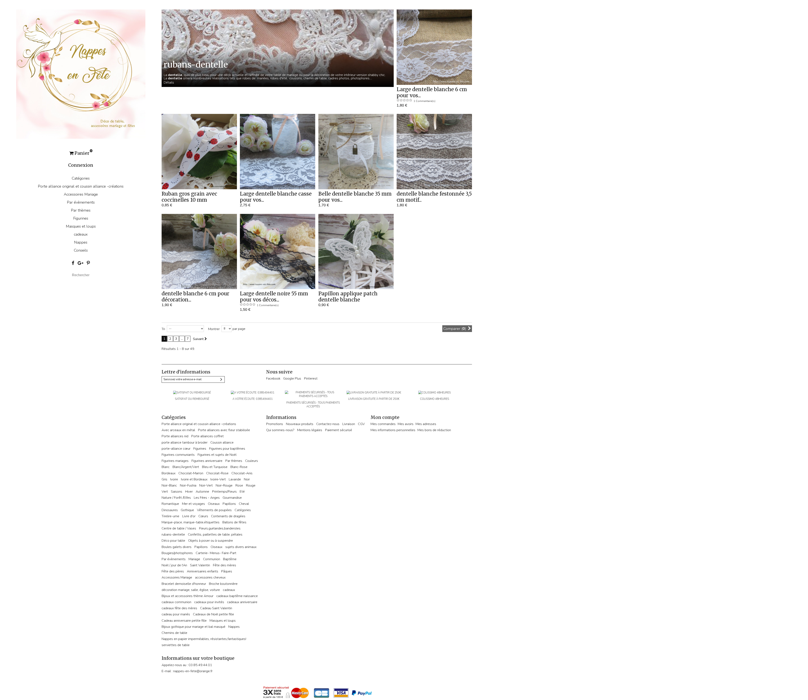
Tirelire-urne (170, 516)
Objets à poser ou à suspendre (210, 540)
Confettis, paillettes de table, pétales (215, 534)
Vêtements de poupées (214, 510)
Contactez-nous (327, 424)
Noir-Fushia (188, 485)
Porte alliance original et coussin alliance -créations (81, 186)
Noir (247, 479)
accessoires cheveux (210, 577)
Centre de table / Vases (179, 528)
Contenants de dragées (228, 516)
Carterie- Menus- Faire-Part (216, 553)
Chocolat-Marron (190, 473)
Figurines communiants (178, 454)
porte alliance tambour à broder (184, 442)
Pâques (226, 571)
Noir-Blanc (169, 485)
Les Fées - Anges (207, 497)
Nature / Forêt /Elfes (176, 497)
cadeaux (81, 234)
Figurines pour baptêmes (227, 448)
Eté (242, 491)
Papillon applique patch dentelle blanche (347, 297)
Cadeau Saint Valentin (216, 608)
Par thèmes (80, 210)
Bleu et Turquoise (214, 467)
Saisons (176, 491)
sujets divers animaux (240, 547)
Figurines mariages (175, 461)
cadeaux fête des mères (179, 608)
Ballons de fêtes (234, 522)
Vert (165, 491)
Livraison (348, 424)
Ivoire (174, 479)
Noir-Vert (206, 485)
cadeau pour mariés (176, 614)
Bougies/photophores (177, 553)
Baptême (230, 559)
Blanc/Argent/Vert (186, 467)
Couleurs (251, 461)
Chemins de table (174, 633)
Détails (169, 82)
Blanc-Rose (238, 467)
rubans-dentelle (173, 534)
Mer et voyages (193, 503)
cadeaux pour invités (209, 602)
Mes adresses (426, 424)
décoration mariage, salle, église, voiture (191, 590)
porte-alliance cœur (176, 448)
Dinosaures (170, 510)
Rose (239, 485)
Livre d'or (188, 516)
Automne (202, 491)
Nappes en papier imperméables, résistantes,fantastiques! (204, 639)
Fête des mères (224, 565)
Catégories (81, 178)
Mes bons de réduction (434, 430)
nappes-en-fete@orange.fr (193, 671)
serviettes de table (176, 645)
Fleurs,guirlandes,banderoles (220, 528)
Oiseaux (214, 503)
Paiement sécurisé (338, 430)
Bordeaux (168, 473)
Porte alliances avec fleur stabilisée (224, 430)
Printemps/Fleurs (224, 491)
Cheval (244, 503)
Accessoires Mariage (81, 194)
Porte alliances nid (175, 436)
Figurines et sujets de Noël (217, 454)
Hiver (189, 491)
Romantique (170, 503)
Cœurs (203, 516)
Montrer (214, 329)
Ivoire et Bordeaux (194, 479)
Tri (163, 329)
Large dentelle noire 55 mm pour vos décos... (274, 297)
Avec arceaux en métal (178, 430)
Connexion (80, 165)
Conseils (81, 250)
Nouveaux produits (299, 424)
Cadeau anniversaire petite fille (184, 620)
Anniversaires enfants (202, 571)
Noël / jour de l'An (174, 565)
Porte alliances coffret (207, 436)
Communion (211, 559)
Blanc (166, 467)
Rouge (250, 485)
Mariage (194, 559)
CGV (361, 424)
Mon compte (385, 417)
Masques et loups (81, 226)
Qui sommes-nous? (280, 430)
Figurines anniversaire (206, 461)
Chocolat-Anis (241, 473)
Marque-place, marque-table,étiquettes (190, 522)
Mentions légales (309, 430)
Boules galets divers (176, 547)
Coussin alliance (222, 442)
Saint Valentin (200, 565)
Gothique (187, 510)
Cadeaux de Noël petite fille (213, 614)
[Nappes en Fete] (80, 74)
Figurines (80, 218)
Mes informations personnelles (393, 430)
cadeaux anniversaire (242, 602)
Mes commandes (383, 424)
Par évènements (81, 202)
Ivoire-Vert (218, 479)
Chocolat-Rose (217, 473)
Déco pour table (173, 540)
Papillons (229, 503)
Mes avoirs (405, 424)
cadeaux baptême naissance (237, 596)
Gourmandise (232, 497)
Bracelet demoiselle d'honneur (184, 583)
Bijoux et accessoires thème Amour (187, 596)
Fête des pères (173, 571)
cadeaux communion (176, 602)
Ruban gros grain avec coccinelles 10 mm (189, 197)
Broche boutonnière (223, 583)
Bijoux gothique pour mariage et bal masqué (193, 626)
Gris (164, 479)
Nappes (80, 242)
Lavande (235, 479)
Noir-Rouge (224, 485)
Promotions (274, 424)
